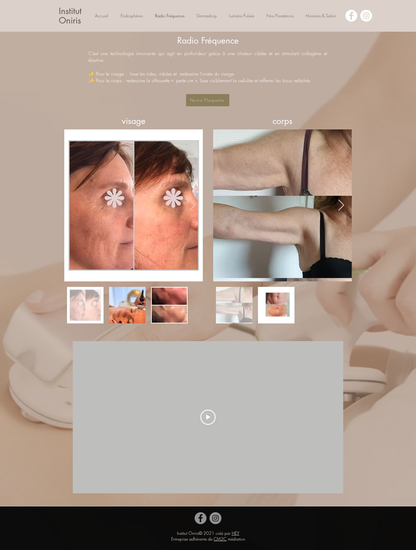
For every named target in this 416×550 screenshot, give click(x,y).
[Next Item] (192, 205)
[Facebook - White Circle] (351, 16)
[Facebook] (200, 518)
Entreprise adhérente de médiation (208, 539)
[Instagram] (215, 518)
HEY (235, 533)
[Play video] (208, 417)
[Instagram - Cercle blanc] (366, 16)
